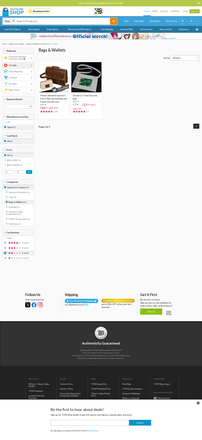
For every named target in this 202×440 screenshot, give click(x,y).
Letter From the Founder (36, 396)
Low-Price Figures (12, 29)
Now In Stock (166, 29)
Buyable (13, 83)
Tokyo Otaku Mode (98, 11)
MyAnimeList (164, 398)
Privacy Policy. (93, 430)
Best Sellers (155, 21)
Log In (185, 11)
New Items (139, 21)
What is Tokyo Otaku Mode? (39, 385)
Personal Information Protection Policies (70, 394)
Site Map (126, 384)
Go (29, 172)
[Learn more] (24, 59)
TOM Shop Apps (162, 384)
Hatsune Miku (126, 29)
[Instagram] (40, 304)
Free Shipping (107, 29)
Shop (147, 11)
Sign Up (194, 11)
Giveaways (184, 29)
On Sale (13, 65)
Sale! (126, 21)
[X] (27, 304)
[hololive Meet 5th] (101, 36)
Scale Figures (53, 29)
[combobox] (62, 21)
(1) (87, 111)
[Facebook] (33, 304)
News (154, 11)
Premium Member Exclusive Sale (17, 57)
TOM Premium (36, 391)
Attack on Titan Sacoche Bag (85, 97)
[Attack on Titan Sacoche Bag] (86, 77)
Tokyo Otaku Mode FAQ (100, 394)
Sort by (166, 58)
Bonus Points (146, 29)
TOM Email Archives (132, 388)
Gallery (164, 11)
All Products (171, 21)
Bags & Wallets (52, 49)
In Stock (13, 77)
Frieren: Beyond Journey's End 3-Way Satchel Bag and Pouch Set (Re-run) (53, 98)
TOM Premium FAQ (100, 388)
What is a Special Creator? (130, 399)
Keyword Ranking (131, 393)
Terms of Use (66, 384)
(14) (55, 111)
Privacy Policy (66, 388)
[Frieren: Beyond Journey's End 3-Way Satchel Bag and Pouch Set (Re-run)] (54, 77)
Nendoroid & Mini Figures (79, 29)
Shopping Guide (41, 11)
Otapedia (174, 11)
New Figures (34, 29)
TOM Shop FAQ (99, 384)
